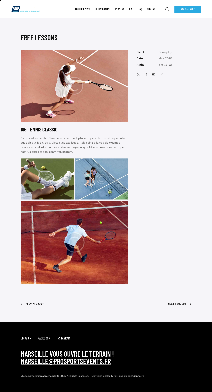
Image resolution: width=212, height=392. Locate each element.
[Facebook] (146, 74)
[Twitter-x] (138, 74)
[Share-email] (153, 74)
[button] (161, 74)
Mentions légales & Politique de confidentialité (118, 376)
